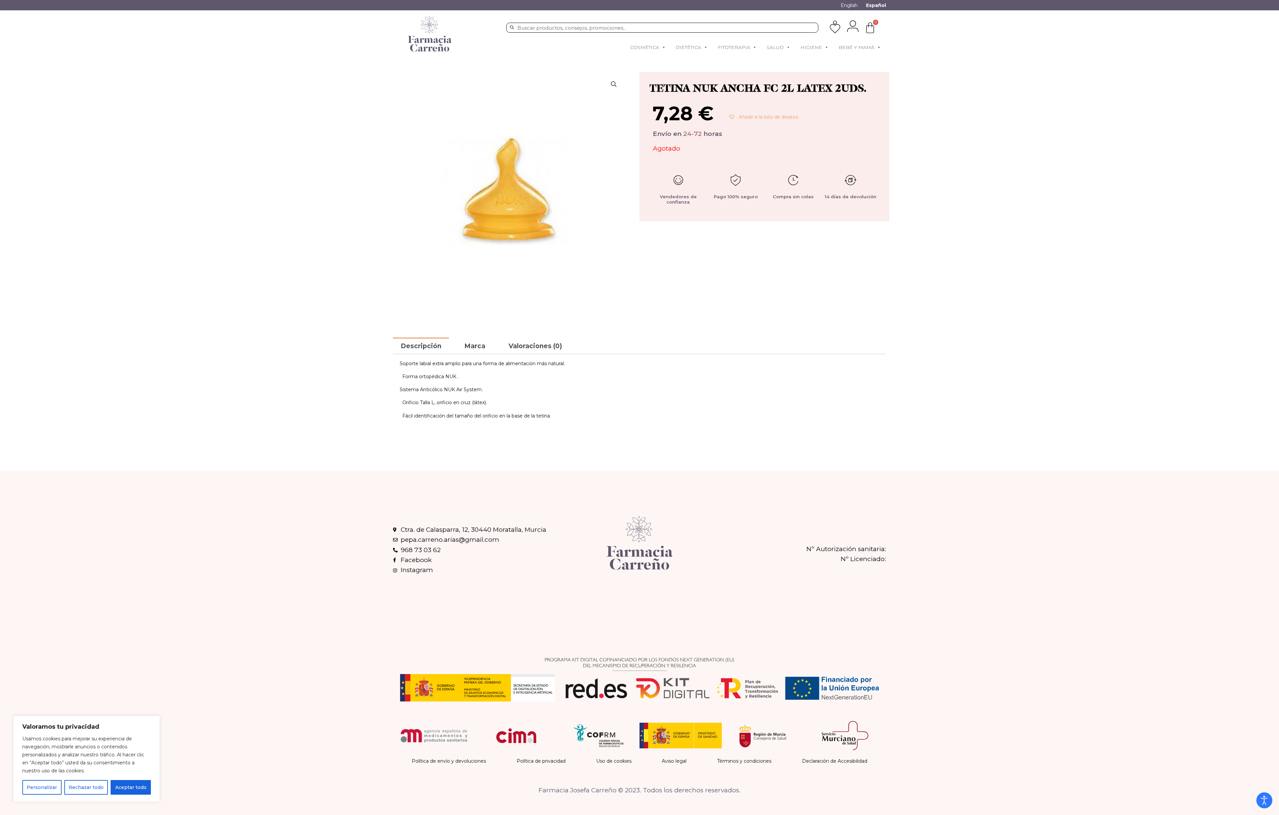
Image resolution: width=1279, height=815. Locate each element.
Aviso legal (674, 761)
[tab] (421, 346)
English (849, 5)
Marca (474, 346)
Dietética (688, 47)
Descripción (421, 346)
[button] (663, 47)
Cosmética (644, 47)
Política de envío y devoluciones (449, 761)
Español (876, 5)
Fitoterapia (734, 47)
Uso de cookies (614, 761)
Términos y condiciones (744, 761)
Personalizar (42, 787)
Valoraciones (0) (535, 346)
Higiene (811, 47)
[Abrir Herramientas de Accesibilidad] (1264, 800)
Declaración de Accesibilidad (834, 761)
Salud (775, 47)
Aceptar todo (131, 787)
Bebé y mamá (856, 47)
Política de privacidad (541, 761)
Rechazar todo (86, 787)
